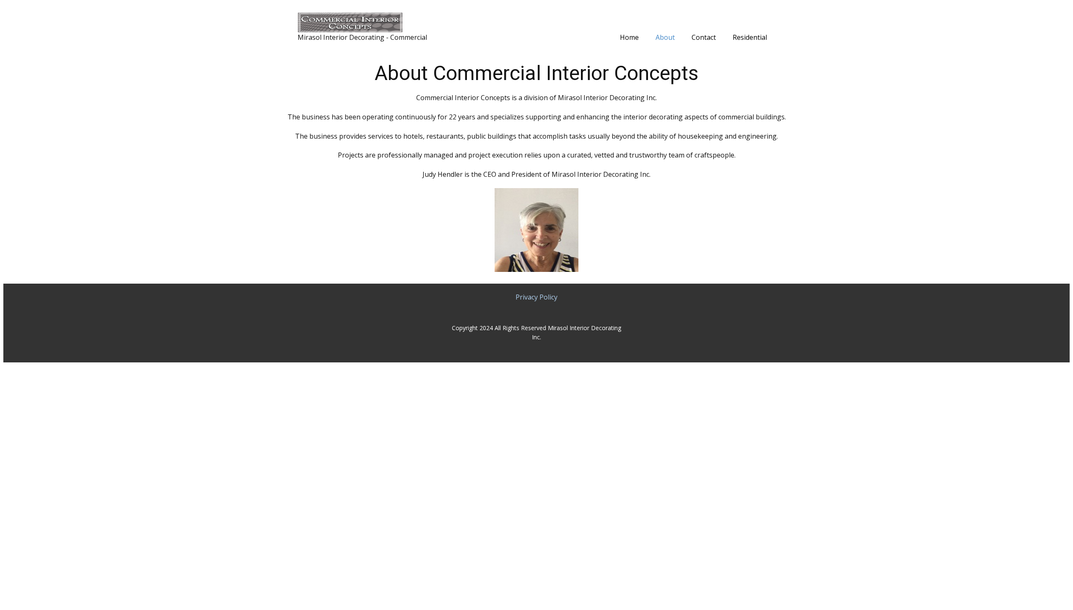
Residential (750, 37)
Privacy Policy (536, 297)
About (665, 37)
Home (629, 37)
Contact (704, 37)
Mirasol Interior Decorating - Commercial (362, 37)
